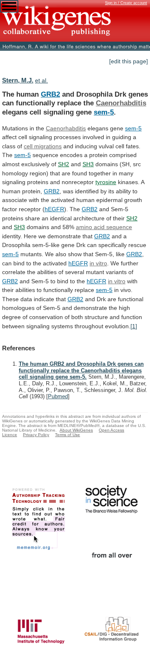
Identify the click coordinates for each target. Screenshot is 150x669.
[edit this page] (128, 61)
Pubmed (58, 396)
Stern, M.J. (17, 80)
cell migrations (43, 146)
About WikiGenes (76, 430)
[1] (133, 326)
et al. (41, 80)
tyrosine (105, 182)
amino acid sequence (104, 227)
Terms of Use (67, 434)
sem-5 (104, 112)
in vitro (116, 281)
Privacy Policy (36, 434)
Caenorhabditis (121, 103)
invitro (98, 263)
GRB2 (50, 94)
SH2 (63, 164)
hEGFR (54, 209)
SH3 (88, 164)
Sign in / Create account (126, 3)
